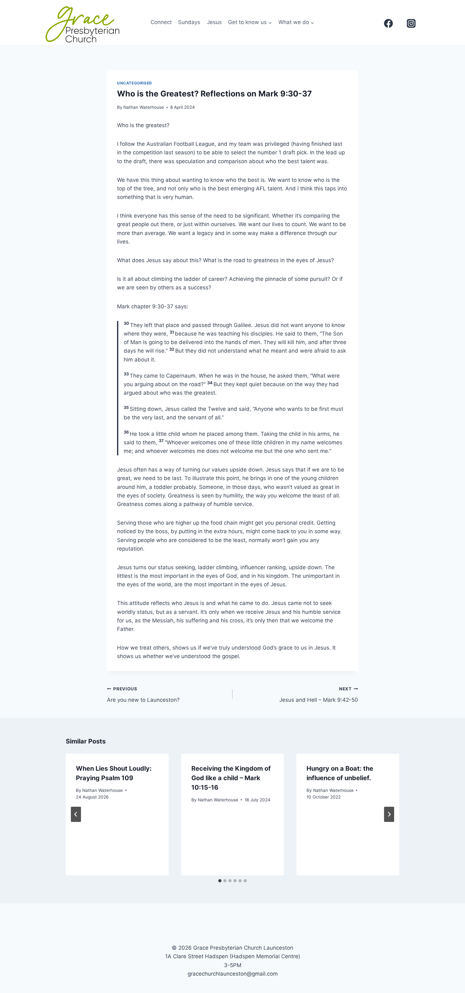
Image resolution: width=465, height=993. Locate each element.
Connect (161, 22)
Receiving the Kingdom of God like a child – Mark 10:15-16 (231, 778)
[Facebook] (388, 23)
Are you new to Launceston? (143, 694)
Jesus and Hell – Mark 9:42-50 (318, 694)
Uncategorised (134, 83)
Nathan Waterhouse (143, 107)
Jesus (214, 22)
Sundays (189, 22)
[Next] (389, 814)
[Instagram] (411, 23)
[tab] (219, 880)
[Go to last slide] (76, 814)
